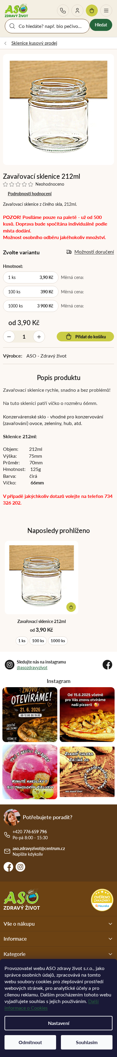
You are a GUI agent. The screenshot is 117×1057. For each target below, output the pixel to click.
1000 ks (58, 640)
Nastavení (58, 1023)
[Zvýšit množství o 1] (39, 337)
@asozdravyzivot (32, 667)
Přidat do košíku (90, 337)
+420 (63, 10)
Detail (71, 607)
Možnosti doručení (94, 251)
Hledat (101, 25)
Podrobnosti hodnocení (30, 193)
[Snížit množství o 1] (9, 337)
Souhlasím (87, 1042)
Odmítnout (30, 1042)
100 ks (38, 640)
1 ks (22, 640)
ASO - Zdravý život (46, 355)
